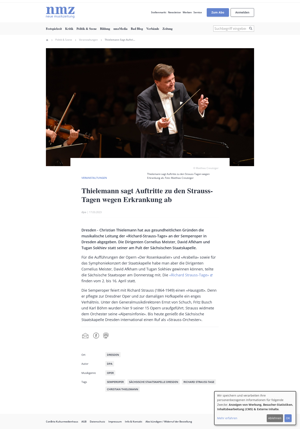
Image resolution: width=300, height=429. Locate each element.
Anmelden (242, 12)
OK (288, 418)
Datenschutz (97, 421)
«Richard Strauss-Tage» (189, 274)
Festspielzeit (54, 28)
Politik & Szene (87, 28)
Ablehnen (274, 418)
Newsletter (174, 12)
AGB (84, 421)
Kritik (69, 28)
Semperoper (115, 382)
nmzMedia (120, 28)
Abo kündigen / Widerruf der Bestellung (169, 421)
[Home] (60, 12)
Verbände (152, 28)
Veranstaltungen (88, 39)
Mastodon (106, 335)
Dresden (113, 355)
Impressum (115, 421)
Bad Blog (137, 28)
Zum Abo (217, 12)
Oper (110, 373)
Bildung (105, 28)
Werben (187, 12)
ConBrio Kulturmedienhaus (62, 421)
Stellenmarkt (158, 12)
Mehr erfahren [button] (227, 418)
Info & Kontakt (133, 421)
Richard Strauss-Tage (198, 382)
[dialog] (255, 408)
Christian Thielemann (122, 389)
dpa (83, 212)
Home (47, 40)
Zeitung (167, 28)
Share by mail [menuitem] (85, 336)
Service (197, 12)
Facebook (96, 335)
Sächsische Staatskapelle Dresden (153, 382)
